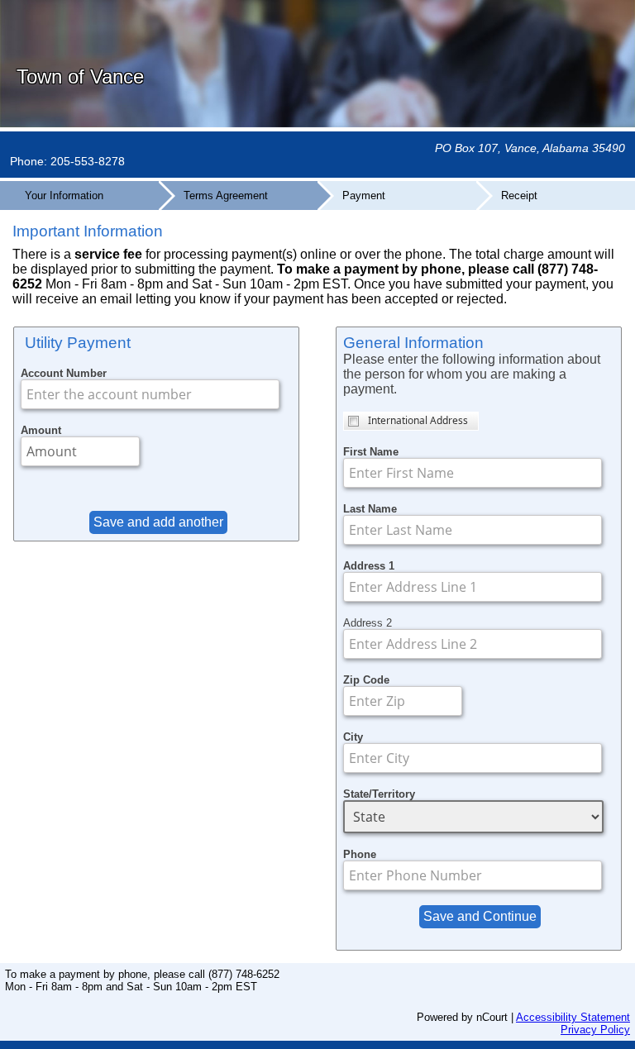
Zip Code (366, 680)
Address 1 (368, 566)
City (353, 737)
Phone (359, 854)
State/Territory (379, 794)
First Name (371, 452)
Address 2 (367, 623)
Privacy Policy (595, 1029)
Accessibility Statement (573, 1017)
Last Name (370, 509)
